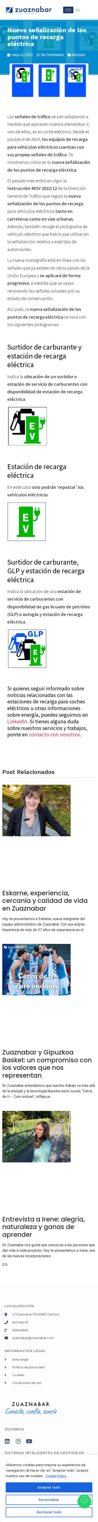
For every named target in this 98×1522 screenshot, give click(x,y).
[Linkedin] (7, 1441)
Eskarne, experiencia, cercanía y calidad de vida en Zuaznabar (45, 901)
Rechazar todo (49, 1512)
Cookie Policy (55, 1476)
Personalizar (49, 1499)
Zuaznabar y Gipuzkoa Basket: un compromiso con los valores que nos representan (47, 1064)
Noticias (78, 55)
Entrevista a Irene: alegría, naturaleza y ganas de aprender (43, 1227)
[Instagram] (18, 1441)
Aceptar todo (49, 1487)
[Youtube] (28, 1441)
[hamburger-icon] (68, 10)
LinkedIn (17, 721)
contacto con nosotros (54, 734)
